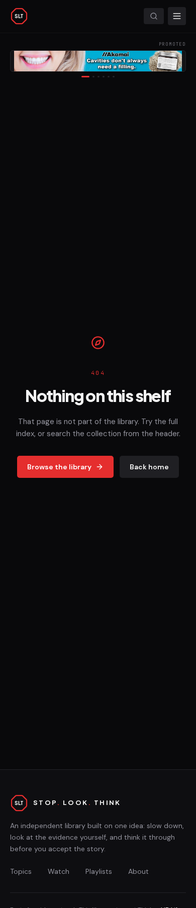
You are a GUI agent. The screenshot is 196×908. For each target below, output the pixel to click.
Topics (21, 871)
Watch (58, 871)
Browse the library (59, 466)
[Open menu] (177, 16)
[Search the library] (154, 16)
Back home (149, 466)
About (138, 871)
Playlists (98, 871)
